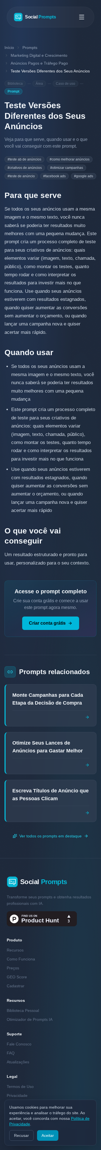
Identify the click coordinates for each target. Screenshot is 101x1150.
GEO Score (17, 977)
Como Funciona (21, 959)
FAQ (11, 1053)
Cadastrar (15, 986)
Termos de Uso (20, 1086)
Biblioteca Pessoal (23, 1010)
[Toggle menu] (81, 17)
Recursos (15, 950)
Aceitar (48, 1135)
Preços (13, 968)
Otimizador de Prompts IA (29, 1019)
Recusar (21, 1135)
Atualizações (18, 1062)
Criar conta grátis (47, 623)
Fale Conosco (19, 1044)
